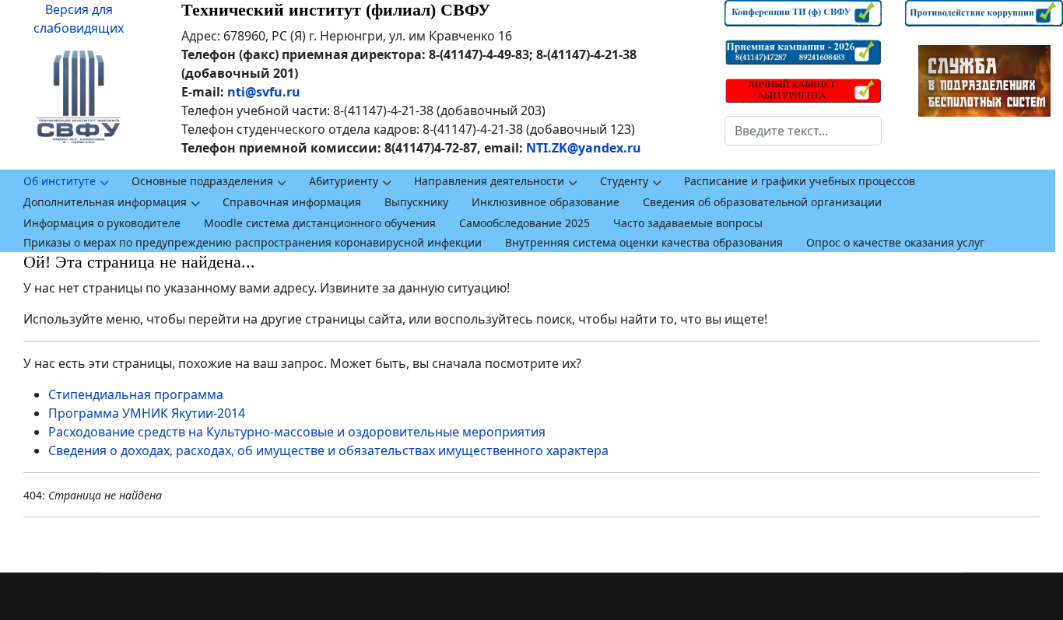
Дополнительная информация (105, 201)
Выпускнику (416, 201)
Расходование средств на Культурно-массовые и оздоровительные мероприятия (297, 431)
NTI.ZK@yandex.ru (583, 147)
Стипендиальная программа (135, 394)
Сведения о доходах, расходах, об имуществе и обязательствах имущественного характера (328, 450)
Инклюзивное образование (545, 201)
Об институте (59, 180)
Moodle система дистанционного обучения (320, 222)
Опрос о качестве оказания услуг (895, 242)
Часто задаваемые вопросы (688, 222)
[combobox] (803, 130)
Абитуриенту (343, 180)
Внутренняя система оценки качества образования (644, 242)
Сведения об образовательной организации (762, 201)
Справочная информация (292, 201)
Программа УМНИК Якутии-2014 (146, 413)
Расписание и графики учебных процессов (799, 180)
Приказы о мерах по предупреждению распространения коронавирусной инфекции (252, 242)
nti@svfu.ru (263, 91)
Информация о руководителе (102, 222)
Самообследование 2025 (524, 222)
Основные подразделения (202, 180)
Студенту (624, 180)
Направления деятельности (489, 180)
